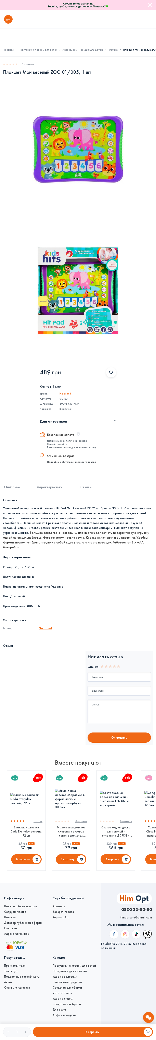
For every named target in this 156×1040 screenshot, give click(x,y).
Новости (10, 917)
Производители (15, 965)
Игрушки (113, 49)
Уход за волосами (65, 976)
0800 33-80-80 (136, 909)
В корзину (23, 859)
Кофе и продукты (64, 1015)
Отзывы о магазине (17, 987)
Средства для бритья (67, 1004)
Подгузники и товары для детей (38, 49)
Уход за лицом (63, 998)
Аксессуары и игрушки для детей (83, 49)
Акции (8, 982)
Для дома (59, 1009)
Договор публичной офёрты (23, 923)
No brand (65, 393)
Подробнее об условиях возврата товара (71, 462)
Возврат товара (63, 912)
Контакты (10, 928)
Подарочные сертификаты (22, 976)
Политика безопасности (20, 906)
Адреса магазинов (16, 934)
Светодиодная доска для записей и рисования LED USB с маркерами (115, 832)
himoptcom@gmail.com (136, 917)
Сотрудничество (15, 912)
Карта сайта (61, 917)
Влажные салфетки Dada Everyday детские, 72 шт (26, 831)
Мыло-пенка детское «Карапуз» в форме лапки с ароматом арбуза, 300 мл (71, 832)
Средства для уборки (67, 987)
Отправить (119, 737)
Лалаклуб (10, 971)
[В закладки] (111, 372)
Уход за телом (62, 993)
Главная (9, 49)
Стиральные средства (67, 982)
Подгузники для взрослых (70, 971)
